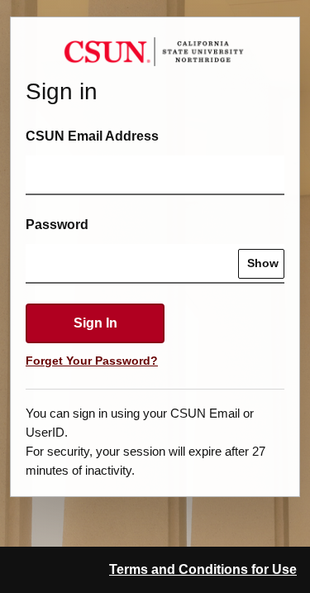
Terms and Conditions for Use (203, 569)
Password (57, 225)
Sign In (95, 323)
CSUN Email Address (92, 136)
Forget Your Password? (92, 360)
